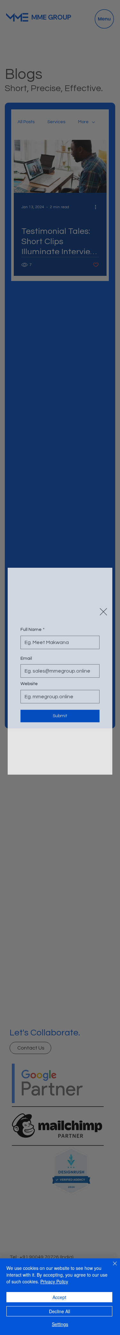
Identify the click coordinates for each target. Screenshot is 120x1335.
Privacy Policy (54, 1281)
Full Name (32, 602)
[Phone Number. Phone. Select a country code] (31, 640)
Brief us (28, 704)
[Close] (111, 1267)
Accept (59, 1297)
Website (29, 679)
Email (26, 653)
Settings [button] (60, 1324)
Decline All (59, 1311)
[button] (103, 571)
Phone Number (37, 627)
